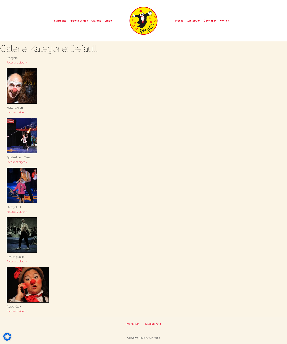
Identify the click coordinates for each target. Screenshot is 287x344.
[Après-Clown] (147, 285)
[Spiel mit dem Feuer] (147, 136)
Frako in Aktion (79, 20)
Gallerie (96, 20)
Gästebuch (193, 20)
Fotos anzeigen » (17, 62)
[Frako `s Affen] (147, 86)
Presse (179, 20)
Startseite (60, 20)
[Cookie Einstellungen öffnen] (7, 339)
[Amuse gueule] (147, 235)
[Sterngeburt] (147, 186)
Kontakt (224, 20)
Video (108, 20)
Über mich (210, 20)
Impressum (133, 323)
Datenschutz (153, 323)
